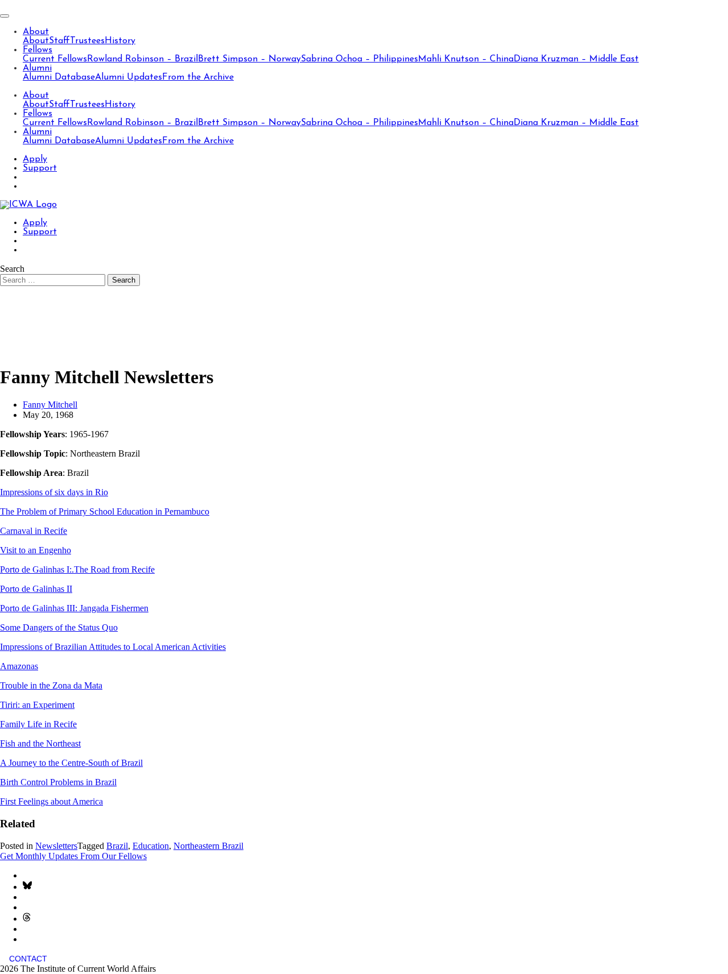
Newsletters (56, 846)
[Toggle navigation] (4, 16)
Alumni (37, 68)
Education (151, 846)
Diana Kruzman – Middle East (576, 59)
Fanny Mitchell (50, 404)
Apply (35, 159)
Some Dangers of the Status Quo (59, 627)
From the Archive (198, 77)
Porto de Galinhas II (36, 589)
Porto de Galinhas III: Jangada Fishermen (74, 608)
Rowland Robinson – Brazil (142, 59)
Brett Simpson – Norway (249, 59)
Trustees (87, 40)
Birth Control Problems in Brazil (58, 782)
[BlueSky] (27, 887)
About (36, 31)
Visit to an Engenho (35, 550)
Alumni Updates (128, 77)
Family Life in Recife (38, 724)
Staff (59, 40)
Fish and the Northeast (40, 743)
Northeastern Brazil (208, 846)
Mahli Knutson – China (466, 59)
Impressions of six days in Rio (54, 492)
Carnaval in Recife (33, 531)
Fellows (37, 50)
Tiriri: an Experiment (37, 705)
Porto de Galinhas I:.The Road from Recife (77, 569)
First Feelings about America (51, 801)
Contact (28, 958)
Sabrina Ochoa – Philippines (359, 59)
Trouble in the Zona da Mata (51, 685)
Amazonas (19, 666)
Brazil (117, 846)
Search (12, 268)
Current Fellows (55, 59)
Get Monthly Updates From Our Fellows (73, 856)
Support (40, 168)
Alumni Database (59, 77)
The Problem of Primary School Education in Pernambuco (104, 511)
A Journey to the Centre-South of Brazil (71, 763)
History (120, 40)
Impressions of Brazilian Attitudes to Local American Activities (113, 647)
